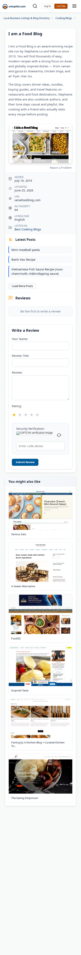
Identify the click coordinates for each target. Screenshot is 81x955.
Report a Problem (61, 167)
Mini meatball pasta (25, 250)
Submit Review (25, 462)
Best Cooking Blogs (28, 229)
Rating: (17, 406)
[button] (47, 6)
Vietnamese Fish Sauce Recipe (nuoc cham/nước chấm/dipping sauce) (37, 271)
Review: (17, 372)
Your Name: (20, 339)
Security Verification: (30, 428)
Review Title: (20, 355)
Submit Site (61, 6)
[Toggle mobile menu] (74, 6)
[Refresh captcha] (59, 435)
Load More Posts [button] (22, 286)
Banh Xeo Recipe (23, 259)
